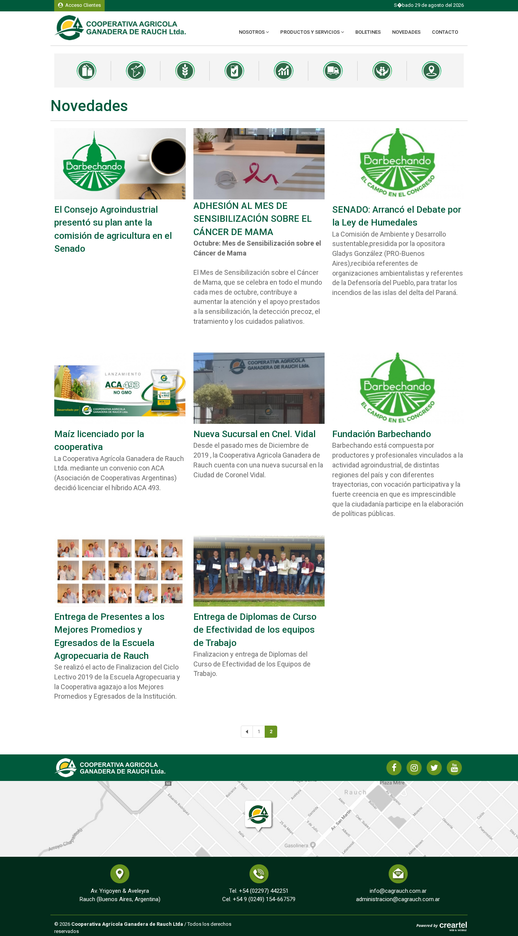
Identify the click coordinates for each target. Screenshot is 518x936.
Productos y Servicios (310, 32)
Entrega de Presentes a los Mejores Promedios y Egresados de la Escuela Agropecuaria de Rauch (109, 636)
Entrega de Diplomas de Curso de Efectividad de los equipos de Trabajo (255, 629)
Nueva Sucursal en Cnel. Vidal (254, 434)
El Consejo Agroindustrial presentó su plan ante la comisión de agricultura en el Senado (113, 229)
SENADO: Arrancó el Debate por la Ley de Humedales (396, 216)
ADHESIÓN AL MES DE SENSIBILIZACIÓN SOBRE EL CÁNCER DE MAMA (252, 219)
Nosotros (252, 32)
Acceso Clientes (82, 5)
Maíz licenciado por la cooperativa (99, 440)
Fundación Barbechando (381, 434)
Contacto (445, 32)
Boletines (368, 32)
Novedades (406, 32)
